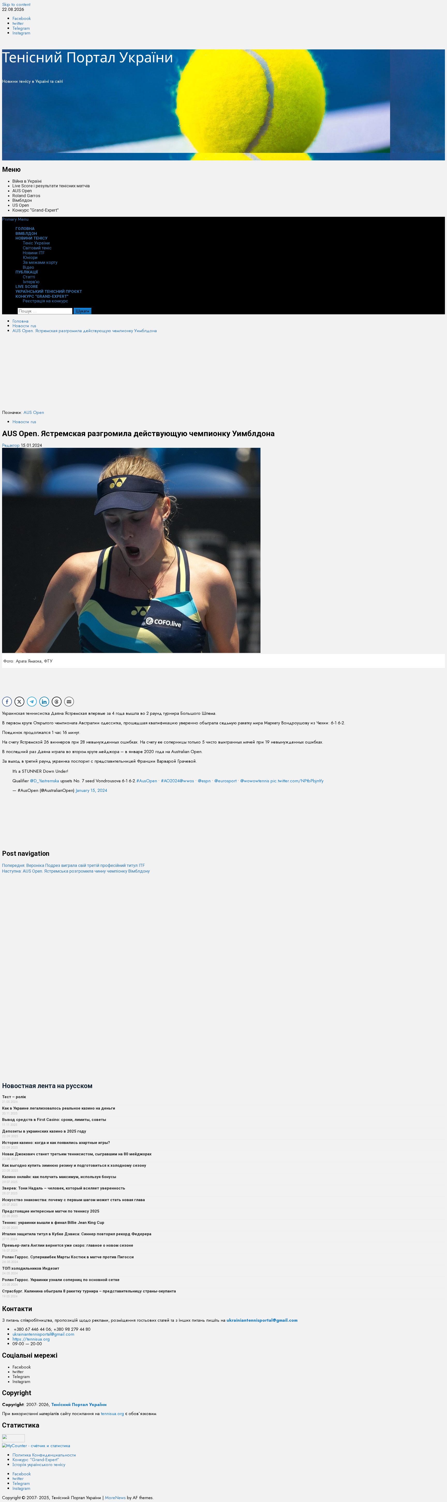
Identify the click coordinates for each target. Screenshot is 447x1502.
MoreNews (115, 1497)
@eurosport (225, 781)
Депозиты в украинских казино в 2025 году (44, 1131)
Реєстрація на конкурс (45, 300)
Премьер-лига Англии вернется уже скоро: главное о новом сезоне (67, 1245)
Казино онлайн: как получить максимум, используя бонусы (59, 1176)
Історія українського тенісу (38, 1464)
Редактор (11, 445)
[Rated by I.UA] (13, 1441)
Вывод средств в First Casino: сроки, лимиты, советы (54, 1119)
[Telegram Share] (32, 702)
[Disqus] (223, 938)
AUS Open (22, 190)
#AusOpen (146, 781)
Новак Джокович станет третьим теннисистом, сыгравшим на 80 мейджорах (77, 1154)
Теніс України (36, 243)
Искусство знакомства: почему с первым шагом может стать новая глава (73, 1200)
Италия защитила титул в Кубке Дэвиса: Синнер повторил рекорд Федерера (76, 1234)
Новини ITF (34, 252)
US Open (20, 205)
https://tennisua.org (31, 1339)
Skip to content (16, 4)
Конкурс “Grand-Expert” (35, 210)
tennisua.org (112, 1413)
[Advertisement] (157, 124)
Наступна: (76, 871)
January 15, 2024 (91, 790)
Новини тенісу (31, 238)
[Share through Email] (69, 702)
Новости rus (24, 422)
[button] (15, 219)
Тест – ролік (14, 1097)
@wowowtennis (254, 781)
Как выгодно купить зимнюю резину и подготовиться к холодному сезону (74, 1165)
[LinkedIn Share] (44, 702)
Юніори (30, 257)
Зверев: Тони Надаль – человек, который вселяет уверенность (63, 1188)
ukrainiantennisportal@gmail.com (43, 1334)
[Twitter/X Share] (19, 702)
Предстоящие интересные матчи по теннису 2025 (50, 1211)
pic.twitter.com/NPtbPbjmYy (297, 781)
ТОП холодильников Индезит (30, 1268)
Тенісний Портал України (87, 56)
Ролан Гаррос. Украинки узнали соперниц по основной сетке (61, 1279)
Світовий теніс (37, 247)
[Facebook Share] (7, 702)
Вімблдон (22, 200)
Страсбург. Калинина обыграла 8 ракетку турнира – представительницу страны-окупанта (89, 1291)
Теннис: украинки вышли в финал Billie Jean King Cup (53, 1222)
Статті (29, 276)
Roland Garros (26, 195)
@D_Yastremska (44, 781)
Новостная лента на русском (47, 1086)
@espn (204, 781)
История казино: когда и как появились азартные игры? (56, 1142)
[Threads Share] (57, 702)
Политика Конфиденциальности (44, 1455)
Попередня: (73, 865)
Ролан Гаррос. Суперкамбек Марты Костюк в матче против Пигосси (68, 1257)
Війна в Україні (27, 181)
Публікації (27, 272)
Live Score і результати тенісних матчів (51, 185)
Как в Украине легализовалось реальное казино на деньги (58, 1108)
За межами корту (40, 262)
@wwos (187, 781)
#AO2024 (170, 781)
